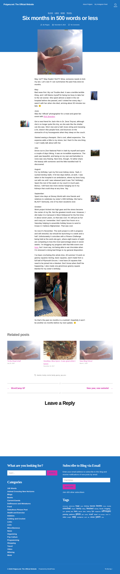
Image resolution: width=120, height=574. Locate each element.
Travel (69, 13)
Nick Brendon (49, 116)
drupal (73, 508)
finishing (96, 508)
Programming (13, 540)
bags (78, 506)
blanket (39, 375)
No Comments (75, 25)
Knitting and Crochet (16, 519)
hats (75, 511)
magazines (98, 511)
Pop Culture (12, 537)
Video (9, 549)
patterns (72, 514)
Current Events (13, 500)
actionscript (65, 506)
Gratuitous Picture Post (17, 510)
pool (83, 514)
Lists (9, 525)
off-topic (106, 511)
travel (107, 514)
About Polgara (87, 4)
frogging (107, 509)
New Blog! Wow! (86, 361)
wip (74, 516)
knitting (89, 511)
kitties (84, 511)
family (53, 375)
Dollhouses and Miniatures (19, 504)
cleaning (109, 506)
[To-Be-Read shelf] (23, 350)
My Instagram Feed (101, 4)
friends (101, 508)
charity (44, 375)
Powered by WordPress (47, 569)
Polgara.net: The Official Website (19, 4)
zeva (103, 517)
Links (57, 13)
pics (64, 375)
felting (83, 508)
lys (93, 511)
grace (64, 511)
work (85, 517)
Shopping (11, 543)
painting (65, 514)
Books (10, 497)
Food (9, 507)
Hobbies (10, 516)
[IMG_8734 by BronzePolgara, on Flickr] (60, 294)
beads (81, 506)
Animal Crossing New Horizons (20, 491)
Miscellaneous (13, 528)
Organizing (12, 534)
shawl (96, 514)
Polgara (47, 25)
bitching (86, 506)
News (63, 13)
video (64, 517)
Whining (10, 552)
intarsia (80, 511)
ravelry (86, 514)
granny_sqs (59, 375)
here (36, 247)
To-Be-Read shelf (14, 361)
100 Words (12, 488)
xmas (92, 517)
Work (9, 555)
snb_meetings (101, 514)
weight (69, 517)
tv (109, 514)
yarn (98, 516)
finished (89, 508)
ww (88, 517)
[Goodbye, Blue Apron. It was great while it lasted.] (60, 350)
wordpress (80, 517)
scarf (91, 514)
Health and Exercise (16, 513)
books (99, 506)
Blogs (50, 13)
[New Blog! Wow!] (96, 350)
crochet (49, 375)
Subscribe (69, 487)
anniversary (72, 506)
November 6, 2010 (60, 25)
